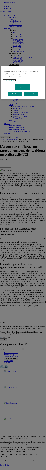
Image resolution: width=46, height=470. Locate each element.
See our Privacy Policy (9, 80)
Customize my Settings (22, 86)
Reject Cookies (15, 93)
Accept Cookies (31, 93)
